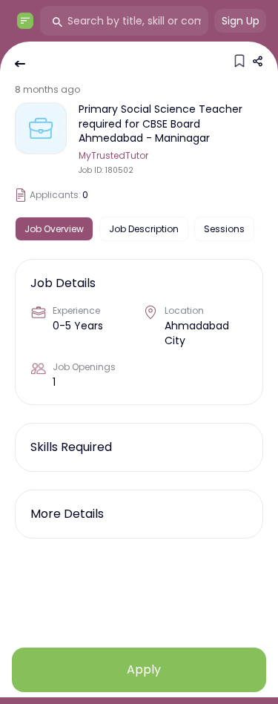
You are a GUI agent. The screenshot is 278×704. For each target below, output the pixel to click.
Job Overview (54, 229)
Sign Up (240, 20)
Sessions (224, 229)
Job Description (144, 229)
